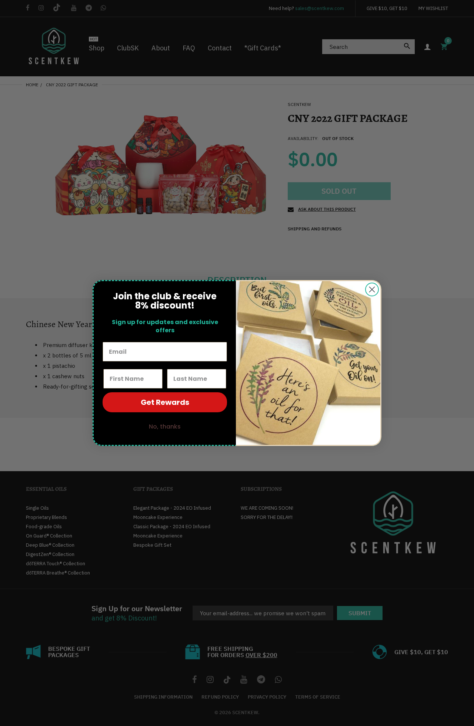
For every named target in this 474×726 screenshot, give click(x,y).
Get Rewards (165, 402)
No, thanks (165, 426)
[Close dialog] (371, 289)
